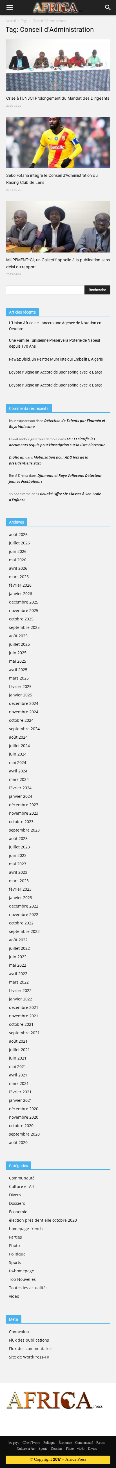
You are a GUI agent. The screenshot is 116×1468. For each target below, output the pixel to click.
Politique (17, 1254)
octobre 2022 (21, 923)
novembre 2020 (23, 1117)
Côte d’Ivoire (31, 1442)
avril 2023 (18, 872)
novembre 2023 (23, 813)
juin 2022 (17, 956)
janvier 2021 (20, 1100)
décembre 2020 (23, 1108)
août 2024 (18, 737)
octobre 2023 (21, 821)
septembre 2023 (24, 830)
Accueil (11, 21)
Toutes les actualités (28, 1287)
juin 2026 (17, 551)
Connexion (19, 1331)
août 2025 (18, 635)
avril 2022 (18, 973)
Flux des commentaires (31, 1348)
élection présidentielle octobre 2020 (43, 1220)
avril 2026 (18, 568)
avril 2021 (18, 1075)
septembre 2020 (24, 1134)
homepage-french (26, 1228)
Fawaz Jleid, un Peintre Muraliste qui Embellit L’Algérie (56, 359)
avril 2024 (18, 771)
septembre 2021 (24, 1032)
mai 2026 (17, 559)
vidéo (14, 1296)
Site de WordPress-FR (29, 1357)
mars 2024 (19, 779)
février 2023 (20, 889)
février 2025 (20, 686)
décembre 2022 (23, 906)
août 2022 (18, 939)
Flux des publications (29, 1340)
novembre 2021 (23, 1015)
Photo (14, 1245)
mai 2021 (17, 1066)
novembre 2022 (23, 914)
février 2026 (20, 585)
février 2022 (20, 990)
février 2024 (20, 787)
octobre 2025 (21, 619)
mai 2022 (17, 965)
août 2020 (18, 1142)
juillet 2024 (19, 745)
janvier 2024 (20, 796)
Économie (18, 1211)
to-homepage (21, 1270)
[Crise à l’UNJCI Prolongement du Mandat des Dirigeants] (58, 65)
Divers (15, 1194)
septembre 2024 (24, 728)
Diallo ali (16, 457)
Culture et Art (22, 1186)
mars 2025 (19, 678)
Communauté (22, 1178)
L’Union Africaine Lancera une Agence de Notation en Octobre (55, 326)
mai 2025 (17, 661)
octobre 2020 (21, 1125)
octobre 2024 (21, 720)
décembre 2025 (23, 602)
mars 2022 (19, 982)
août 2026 (18, 534)
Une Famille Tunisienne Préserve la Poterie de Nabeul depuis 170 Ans (54, 343)
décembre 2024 (23, 703)
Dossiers (17, 1203)
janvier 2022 (20, 999)
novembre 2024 (23, 711)
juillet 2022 (19, 948)
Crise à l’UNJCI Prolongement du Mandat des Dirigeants (57, 98)
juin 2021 (17, 1058)
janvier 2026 (20, 593)
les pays (13, 1442)
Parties (15, 1237)
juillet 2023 (19, 847)
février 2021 (20, 1091)
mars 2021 (19, 1083)
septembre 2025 (24, 627)
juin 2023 (17, 855)
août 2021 (18, 1041)
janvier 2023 (20, 897)
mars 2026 (19, 576)
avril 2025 (18, 669)
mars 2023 (19, 880)
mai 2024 (17, 762)
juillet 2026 (19, 543)
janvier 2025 (20, 695)
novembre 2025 (23, 610)
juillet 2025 (19, 644)
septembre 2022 (24, 931)
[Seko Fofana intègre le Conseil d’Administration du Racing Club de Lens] (58, 142)
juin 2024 (17, 754)
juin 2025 (17, 652)
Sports (15, 1262)
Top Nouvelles (22, 1279)
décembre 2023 (23, 804)
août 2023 (18, 838)
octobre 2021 (21, 1024)
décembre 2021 (23, 1007)
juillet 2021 (19, 1049)
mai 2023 (17, 863)
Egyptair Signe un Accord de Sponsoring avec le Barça (55, 372)
